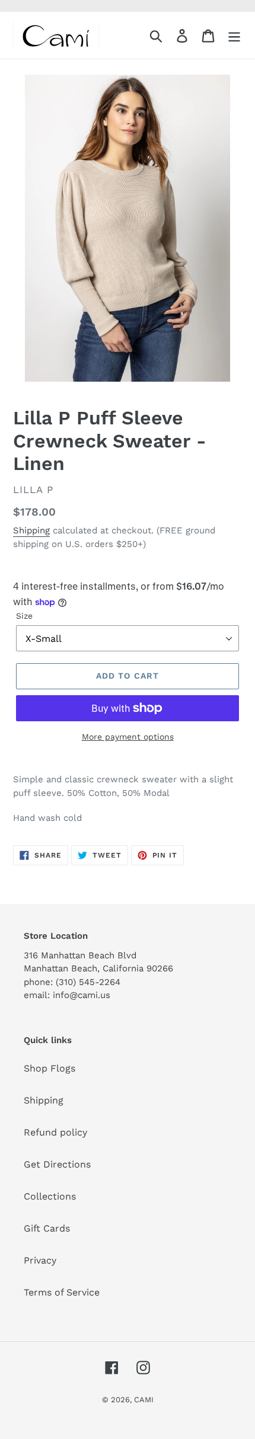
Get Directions (57, 1164)
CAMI (144, 1399)
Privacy (40, 1260)
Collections (50, 1196)
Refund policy (55, 1132)
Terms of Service (62, 1292)
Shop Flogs (49, 1068)
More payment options (128, 736)
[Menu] (234, 35)
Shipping (31, 530)
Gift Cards (47, 1228)
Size (24, 616)
